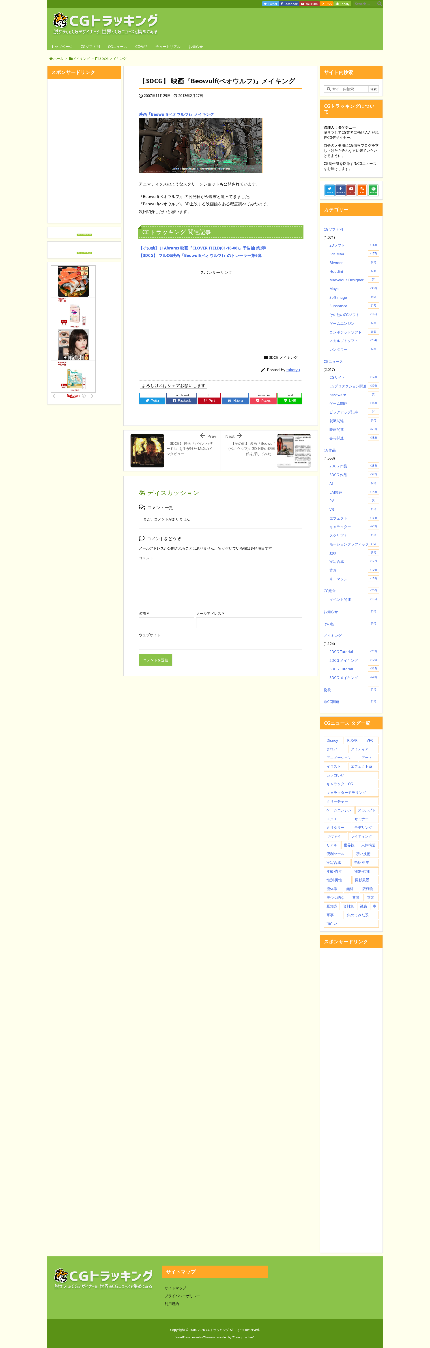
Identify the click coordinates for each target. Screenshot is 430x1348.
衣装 (370, 897)
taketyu (293, 369)
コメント (146, 557)
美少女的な (335, 897)
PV (352, 500)
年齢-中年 (361, 862)
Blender (352, 262)
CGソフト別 (333, 229)
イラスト (334, 766)
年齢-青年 (334, 871)
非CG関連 (350, 701)
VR (352, 509)
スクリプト (352, 535)
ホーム (58, 58)
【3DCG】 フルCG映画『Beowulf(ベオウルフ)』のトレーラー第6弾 (200, 255)
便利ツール (335, 853)
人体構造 (368, 845)
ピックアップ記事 (352, 412)
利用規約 (172, 1303)
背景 (353, 570)
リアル (332, 845)
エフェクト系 (361, 766)
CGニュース (333, 361)
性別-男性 (334, 879)
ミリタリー (335, 827)
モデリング (363, 827)
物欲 (350, 689)
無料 (349, 888)
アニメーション (339, 757)
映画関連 (353, 429)
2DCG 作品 (353, 466)
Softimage (352, 297)
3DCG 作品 (353, 474)
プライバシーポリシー (182, 1295)
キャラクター (353, 526)
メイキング (81, 58)
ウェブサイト (149, 634)
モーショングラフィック (352, 544)
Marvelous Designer (352, 279)
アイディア (360, 748)
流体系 (332, 888)
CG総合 (350, 590)
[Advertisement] (176, 308)
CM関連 (353, 492)
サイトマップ (175, 1288)
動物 (352, 552)
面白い (332, 923)
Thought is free (243, 1337)
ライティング (361, 836)
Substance (352, 305)
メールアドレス (210, 613)
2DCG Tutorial (353, 651)
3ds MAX (353, 254)
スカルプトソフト (353, 340)
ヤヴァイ (334, 836)
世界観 (349, 845)
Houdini (352, 271)
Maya (353, 288)
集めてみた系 (358, 914)
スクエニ (334, 818)
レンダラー (352, 349)
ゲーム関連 (353, 403)
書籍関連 (353, 438)
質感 (363, 906)
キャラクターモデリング (346, 792)
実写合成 (353, 561)
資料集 (348, 906)
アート (366, 757)
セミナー (361, 818)
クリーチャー (337, 801)
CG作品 (330, 450)
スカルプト (367, 810)
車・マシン (353, 578)
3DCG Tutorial (353, 668)
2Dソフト (353, 245)
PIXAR (352, 740)
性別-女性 (362, 871)
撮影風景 (362, 879)
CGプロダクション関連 (353, 386)
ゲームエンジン (352, 323)
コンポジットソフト (352, 332)
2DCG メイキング (353, 660)
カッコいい (335, 775)
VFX (370, 740)
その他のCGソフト (353, 314)
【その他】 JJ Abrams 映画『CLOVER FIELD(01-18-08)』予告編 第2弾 (202, 248)
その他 (350, 623)
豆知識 (332, 906)
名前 (144, 613)
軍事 (330, 914)
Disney (332, 740)
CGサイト (353, 377)
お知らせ (350, 611)
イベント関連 (353, 599)
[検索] (379, 3)
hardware (352, 394)
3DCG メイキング (112, 58)
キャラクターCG (340, 783)
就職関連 (352, 420)
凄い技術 (363, 853)
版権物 (367, 888)
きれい (332, 748)
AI (352, 483)
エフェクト (353, 518)
